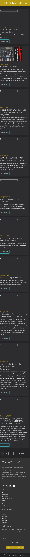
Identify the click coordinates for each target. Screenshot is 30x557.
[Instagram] (3, 486)
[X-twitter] (7, 486)
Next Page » (21, 453)
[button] (26, 3)
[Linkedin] (10, 486)
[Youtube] (14, 486)
